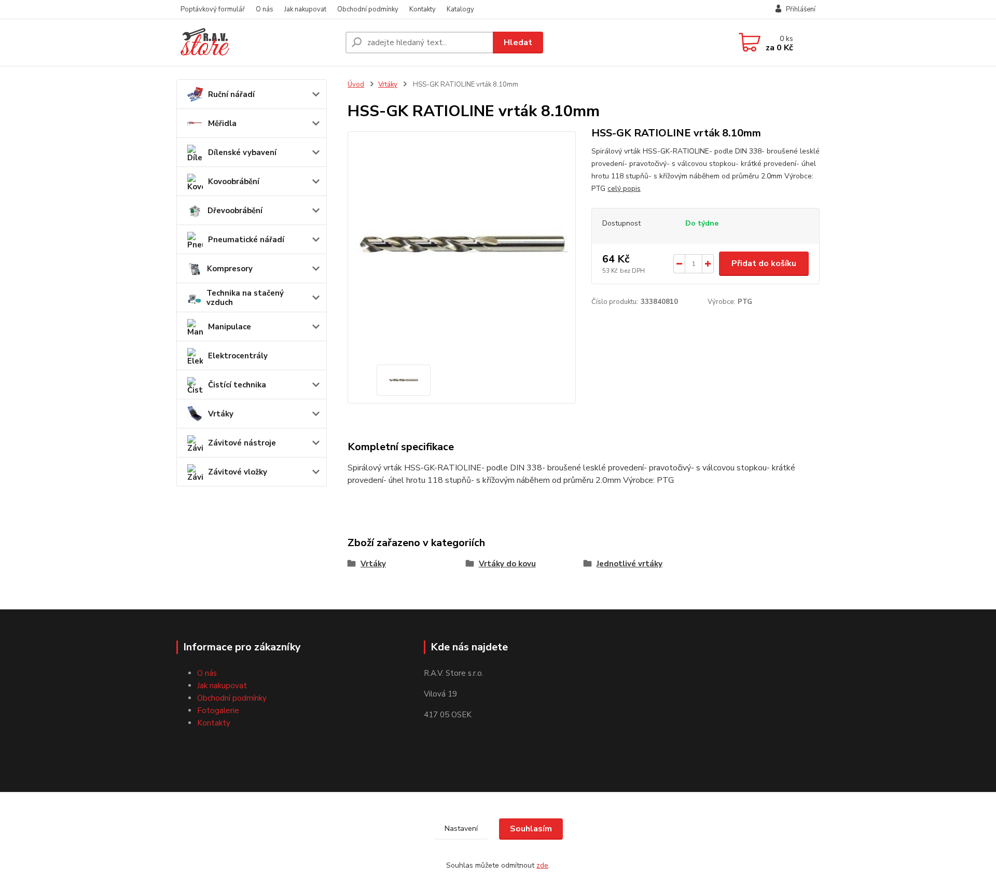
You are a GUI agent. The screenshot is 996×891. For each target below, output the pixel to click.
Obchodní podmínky (367, 9)
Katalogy (460, 9)
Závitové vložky (237, 472)
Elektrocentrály (238, 356)
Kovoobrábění (233, 181)
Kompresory (230, 268)
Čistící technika (237, 385)
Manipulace (229, 327)
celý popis (624, 188)
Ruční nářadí (231, 94)
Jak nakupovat (305, 9)
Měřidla (222, 123)
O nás (264, 9)
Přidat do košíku (763, 263)
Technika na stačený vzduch (245, 298)
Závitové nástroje (242, 443)
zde (542, 865)
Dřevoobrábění (235, 210)
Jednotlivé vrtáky (629, 564)
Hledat (518, 42)
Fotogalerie (218, 710)
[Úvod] (256, 42)
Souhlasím (531, 828)
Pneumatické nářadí (246, 239)
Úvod (356, 84)
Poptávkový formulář (213, 9)
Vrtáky (220, 414)
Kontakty (422, 9)
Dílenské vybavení (242, 152)
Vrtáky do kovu (507, 564)
